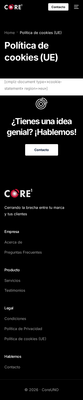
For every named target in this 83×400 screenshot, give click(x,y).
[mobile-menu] (76, 7)
